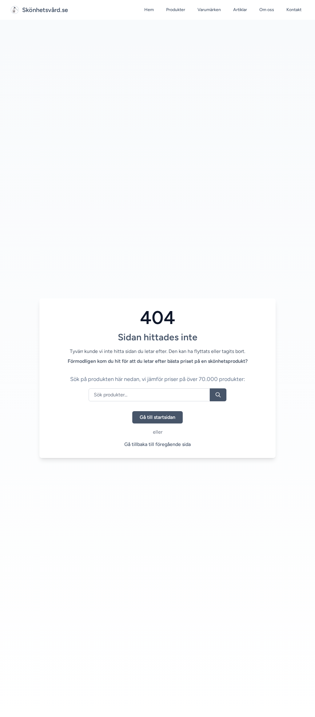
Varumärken (209, 9)
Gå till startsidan (157, 417)
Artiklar (240, 9)
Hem (149, 9)
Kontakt (293, 9)
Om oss (266, 9)
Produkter (175, 9)
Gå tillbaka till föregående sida (157, 444)
